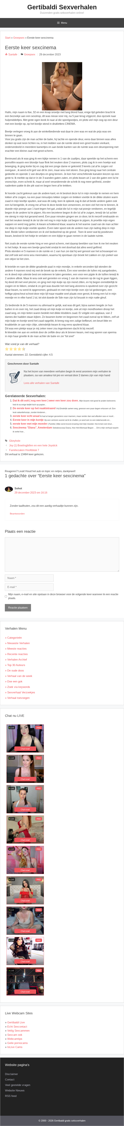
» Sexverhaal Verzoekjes (20, 692)
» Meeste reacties (16, 648)
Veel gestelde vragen (17, 1085)
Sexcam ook (14, 1034)
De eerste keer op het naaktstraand (34, 408)
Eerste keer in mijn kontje (28, 420)
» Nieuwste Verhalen (17, 643)
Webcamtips (14, 1038)
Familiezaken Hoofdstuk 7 (24, 450)
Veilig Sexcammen (18, 1030)
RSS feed (10, 1096)
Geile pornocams (17, 1043)
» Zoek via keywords (17, 687)
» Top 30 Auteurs (15, 665)
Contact (9, 1079)
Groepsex (18, 37)
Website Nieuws (15, 1090)
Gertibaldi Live (16, 1022)
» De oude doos (14, 670)
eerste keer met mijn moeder (30, 423)
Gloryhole (14, 440)
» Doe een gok (13, 681)
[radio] (7, 349)
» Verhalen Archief (16, 659)
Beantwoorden (17, 513)
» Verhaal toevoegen (17, 697)
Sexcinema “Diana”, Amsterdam (32, 427)
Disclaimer (11, 1074)
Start (7, 37)
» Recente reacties (16, 654)
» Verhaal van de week (18, 676)
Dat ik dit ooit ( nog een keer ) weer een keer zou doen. (46, 400)
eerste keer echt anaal (26, 416)
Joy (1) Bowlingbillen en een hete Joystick (33, 445)
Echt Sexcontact (17, 1026)
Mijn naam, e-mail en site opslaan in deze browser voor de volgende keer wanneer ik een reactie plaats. (63, 596)
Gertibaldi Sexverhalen (62, 7)
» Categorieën (13, 637)
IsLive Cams (14, 1047)
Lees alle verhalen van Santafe (41, 383)
